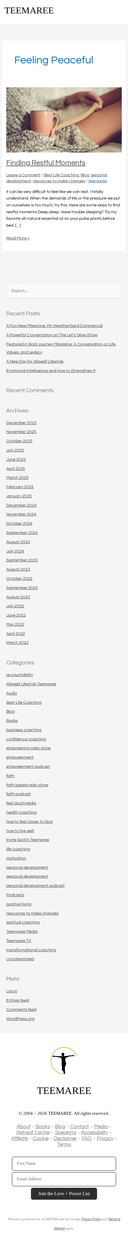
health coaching (21, 812)
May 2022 (15, 624)
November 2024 (21, 514)
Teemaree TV (18, 941)
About (24, 1126)
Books (12, 721)
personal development (27, 867)
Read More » (17, 237)
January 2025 (19, 496)
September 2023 (22, 560)
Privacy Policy (91, 1219)
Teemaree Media (22, 932)
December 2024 (21, 505)
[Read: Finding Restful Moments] (64, 120)
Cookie (41, 1138)
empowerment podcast (28, 767)
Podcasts (15, 895)
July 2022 (15, 606)
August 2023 (18, 569)
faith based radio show (27, 785)
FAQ (87, 1138)
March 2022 (17, 643)
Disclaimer (65, 1138)
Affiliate (19, 1138)
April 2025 (15, 469)
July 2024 (15, 551)
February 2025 (20, 487)
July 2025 (15, 450)
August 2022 (18, 597)
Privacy (105, 1138)
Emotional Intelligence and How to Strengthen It (51, 371)
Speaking (65, 1132)
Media (101, 1126)
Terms (64, 1144)
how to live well (20, 831)
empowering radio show (28, 748)
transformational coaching (31, 950)
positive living (18, 904)
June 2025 (16, 459)
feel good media (21, 803)
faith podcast (18, 794)
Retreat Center (33, 1132)
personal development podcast (35, 886)
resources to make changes (59, 181)
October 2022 (19, 579)
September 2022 (22, 588)
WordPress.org (20, 1019)
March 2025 (17, 478)
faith (10, 776)
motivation (16, 858)
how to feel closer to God (29, 822)
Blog (85, 175)
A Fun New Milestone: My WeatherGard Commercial (54, 326)
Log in (11, 991)
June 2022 (16, 615)
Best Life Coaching (61, 175)
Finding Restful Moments (45, 162)
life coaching (18, 849)
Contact (79, 1126)
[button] (119, 11)
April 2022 (15, 634)
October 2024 (19, 524)
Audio (11, 693)
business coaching (23, 730)
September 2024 (22, 533)
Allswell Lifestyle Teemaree (31, 684)
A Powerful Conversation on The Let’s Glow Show (51, 335)
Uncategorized (20, 959)
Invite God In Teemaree (27, 840)
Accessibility (94, 1132)
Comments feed (21, 1010)
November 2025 (21, 432)
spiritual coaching (23, 922)
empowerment (20, 757)
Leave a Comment (23, 175)
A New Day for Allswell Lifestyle (34, 361)
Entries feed (17, 1000)
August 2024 (18, 542)
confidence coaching (26, 739)
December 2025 (21, 423)
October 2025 (19, 441)
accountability (19, 675)
